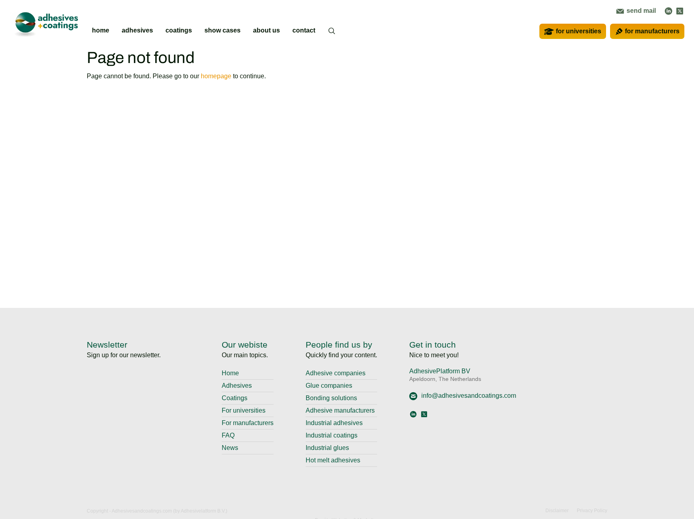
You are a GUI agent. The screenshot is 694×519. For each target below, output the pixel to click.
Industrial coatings (331, 435)
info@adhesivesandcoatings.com (468, 395)
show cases (222, 30)
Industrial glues (327, 447)
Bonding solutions (331, 398)
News (230, 447)
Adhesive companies (335, 373)
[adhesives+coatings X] (679, 10)
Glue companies (329, 385)
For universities (243, 410)
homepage (216, 76)
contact (303, 30)
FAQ (228, 435)
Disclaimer (557, 510)
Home (230, 373)
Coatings (234, 398)
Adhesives (237, 385)
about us (266, 30)
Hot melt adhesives (333, 460)
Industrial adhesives (334, 422)
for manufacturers (652, 31)
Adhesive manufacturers (340, 410)
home (100, 30)
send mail (640, 10)
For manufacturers (248, 422)
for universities (578, 31)
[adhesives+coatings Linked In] (668, 10)
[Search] (332, 36)
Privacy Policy (592, 510)
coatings (178, 30)
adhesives (137, 30)
